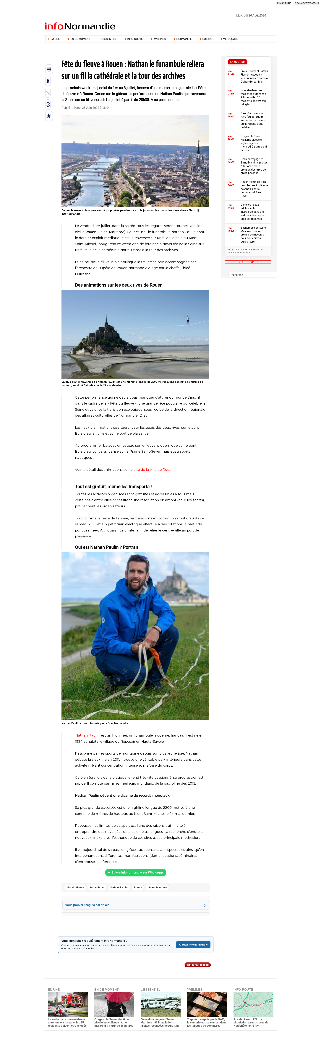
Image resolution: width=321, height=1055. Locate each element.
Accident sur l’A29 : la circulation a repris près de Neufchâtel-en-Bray (251, 1022)
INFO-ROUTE (135, 39)
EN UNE (54, 989)
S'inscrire (283, 3)
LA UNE (55, 39)
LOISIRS (207, 39)
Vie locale (230, 39)
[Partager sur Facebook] (48, 81)
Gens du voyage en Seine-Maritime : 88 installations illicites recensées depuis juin (160, 1022)
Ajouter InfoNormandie (193, 944)
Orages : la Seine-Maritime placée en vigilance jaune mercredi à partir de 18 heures (113, 1022)
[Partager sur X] (48, 93)
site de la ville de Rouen (154, 470)
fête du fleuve (75, 887)
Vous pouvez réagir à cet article (87, 905)
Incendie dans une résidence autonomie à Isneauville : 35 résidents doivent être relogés (67, 1022)
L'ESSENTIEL (108, 39)
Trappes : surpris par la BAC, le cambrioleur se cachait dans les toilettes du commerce (206, 1022)
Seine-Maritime (157, 887)
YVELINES (159, 39)
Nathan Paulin (87, 735)
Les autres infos (248, 262)
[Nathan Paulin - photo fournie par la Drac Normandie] (135, 553)
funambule (97, 887)
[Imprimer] (49, 69)
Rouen (138, 887)
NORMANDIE (184, 39)
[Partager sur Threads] (48, 104)
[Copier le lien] (49, 116)
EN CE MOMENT (80, 39)
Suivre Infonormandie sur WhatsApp (137, 872)
